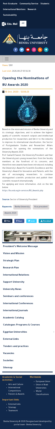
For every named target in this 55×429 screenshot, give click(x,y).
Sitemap (8, 368)
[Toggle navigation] (6, 59)
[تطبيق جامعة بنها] (46, 49)
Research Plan (11, 268)
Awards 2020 (10, 213)
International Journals (15, 310)
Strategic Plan (11, 261)
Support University (13, 282)
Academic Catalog (13, 318)
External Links (11, 339)
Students (44, 4)
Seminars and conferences (18, 296)
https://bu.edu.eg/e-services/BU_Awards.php (22, 191)
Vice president (41, 207)
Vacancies (8, 353)
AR (23, 23)
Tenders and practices (16, 346)
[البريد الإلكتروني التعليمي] (9, 24)
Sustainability (10, 15)
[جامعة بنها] (25, 39)
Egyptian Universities (15, 332)
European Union (43, 382)
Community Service (29, 4)
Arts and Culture (15, 385)
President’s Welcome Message (20, 246)
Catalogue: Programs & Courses (21, 325)
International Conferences (18, 303)
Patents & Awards (16, 394)
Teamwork (13, 411)
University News (12, 289)
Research (32, 10)
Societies (8, 360)
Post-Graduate (10, 4)
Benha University (22, 207)
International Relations (14, 10)
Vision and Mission (13, 253)
